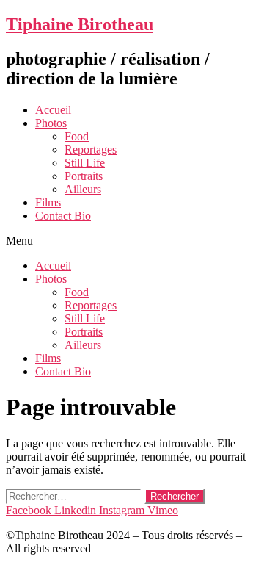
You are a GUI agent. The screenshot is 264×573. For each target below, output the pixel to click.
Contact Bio (63, 215)
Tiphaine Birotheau (79, 24)
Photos (51, 123)
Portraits (84, 176)
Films (48, 202)
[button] (132, 241)
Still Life (85, 162)
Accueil (53, 110)
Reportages (91, 149)
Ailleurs (83, 189)
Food (77, 136)
